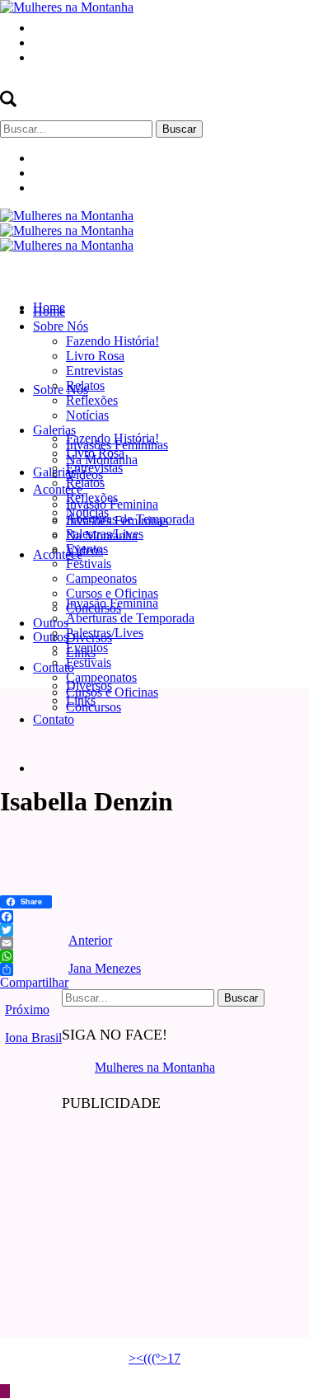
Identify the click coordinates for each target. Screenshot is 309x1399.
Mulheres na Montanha (155, 1067)
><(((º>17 (154, 1358)
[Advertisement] (185, 1232)
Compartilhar (34, 982)
